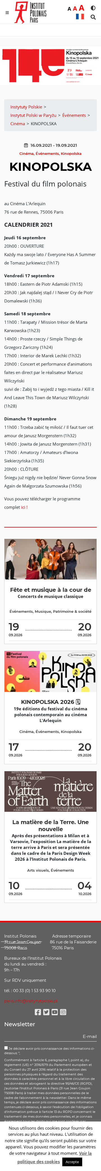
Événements (47, 154)
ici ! (23, 507)
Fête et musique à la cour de (50, 589)
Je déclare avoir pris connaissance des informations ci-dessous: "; (49, 1051)
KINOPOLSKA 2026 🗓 (50, 702)
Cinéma (26, 154)
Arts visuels (38, 870)
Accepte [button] (72, 1161)
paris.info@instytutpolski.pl (31, 1001)
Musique (43, 611)
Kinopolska (71, 154)
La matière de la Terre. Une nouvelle (50, 825)
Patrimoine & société (72, 611)
